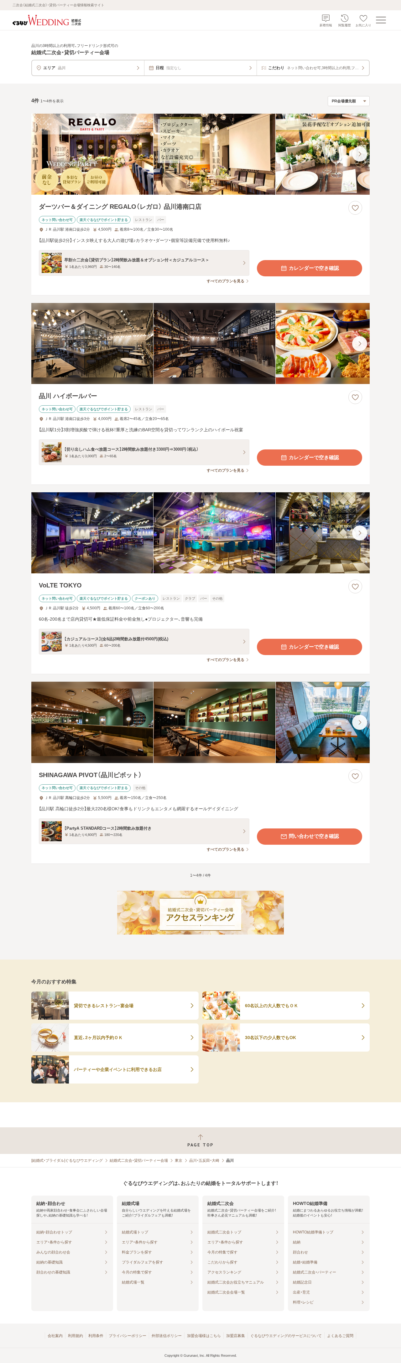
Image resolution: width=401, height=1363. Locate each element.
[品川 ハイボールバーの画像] (200, 343)
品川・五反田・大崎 (204, 1160)
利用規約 (75, 1336)
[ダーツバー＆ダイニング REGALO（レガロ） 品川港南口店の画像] (200, 154)
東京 (178, 1160)
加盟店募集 (235, 1336)
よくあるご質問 (340, 1336)
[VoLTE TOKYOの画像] (200, 532)
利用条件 (95, 1336)
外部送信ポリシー (167, 1336)
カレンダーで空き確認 (314, 268)
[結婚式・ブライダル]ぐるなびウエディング (67, 1160)
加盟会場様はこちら (204, 1336)
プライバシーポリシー (127, 1336)
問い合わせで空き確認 (314, 836)
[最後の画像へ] (359, 153)
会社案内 (55, 1336)
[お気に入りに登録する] (355, 208)
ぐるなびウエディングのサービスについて (286, 1336)
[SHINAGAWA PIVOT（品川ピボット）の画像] (200, 722)
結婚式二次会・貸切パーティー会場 (139, 1160)
